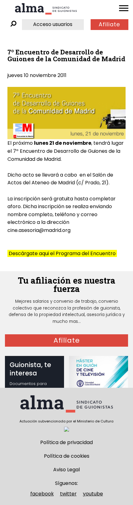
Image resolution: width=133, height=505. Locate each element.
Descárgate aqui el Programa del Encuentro (62, 253)
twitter (68, 493)
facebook (42, 493)
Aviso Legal (66, 469)
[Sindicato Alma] (46, 9)
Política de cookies (66, 456)
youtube (93, 493)
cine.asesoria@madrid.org (39, 230)
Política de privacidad (66, 442)
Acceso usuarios (52, 24)
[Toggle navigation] (123, 8)
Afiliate (109, 24)
